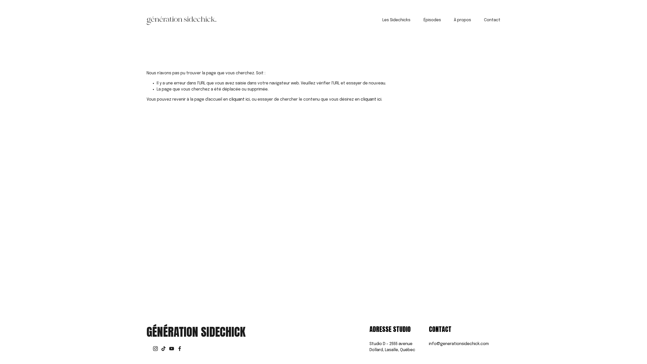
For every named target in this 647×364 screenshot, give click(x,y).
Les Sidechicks (396, 20)
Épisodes (432, 20)
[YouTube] (171, 348)
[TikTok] (163, 348)
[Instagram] (155, 348)
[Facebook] (179, 348)
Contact (492, 20)
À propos (462, 20)
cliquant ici (239, 99)
